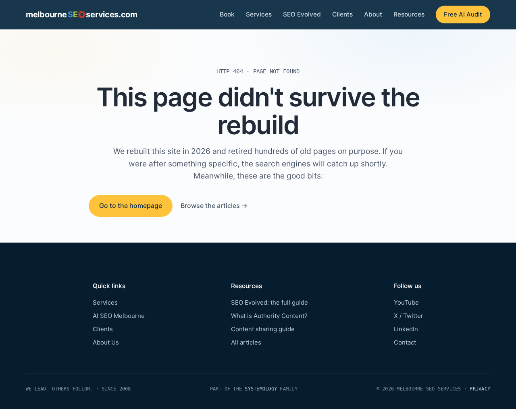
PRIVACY (480, 389)
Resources (408, 14)
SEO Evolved (302, 14)
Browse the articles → (214, 205)
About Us (106, 342)
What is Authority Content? (269, 316)
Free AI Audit (463, 14)
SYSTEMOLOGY (261, 389)
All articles (246, 342)
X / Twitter (408, 316)
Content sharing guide (263, 329)
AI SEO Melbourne (119, 316)
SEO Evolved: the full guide (269, 302)
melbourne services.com (81, 14)
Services (259, 14)
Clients (342, 14)
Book (227, 14)
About (373, 14)
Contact (405, 342)
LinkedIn (406, 329)
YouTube (406, 302)
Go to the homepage (130, 205)
